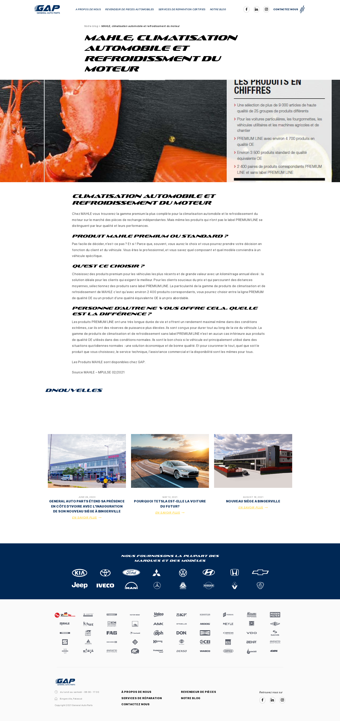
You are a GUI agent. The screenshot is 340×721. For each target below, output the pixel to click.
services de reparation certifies (181, 9)
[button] (302, 9)
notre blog (218, 9)
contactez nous (285, 9)
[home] (46, 9)
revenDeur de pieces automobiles (129, 9)
